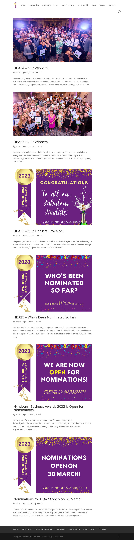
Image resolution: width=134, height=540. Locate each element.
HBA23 (39, 72)
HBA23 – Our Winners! (31, 141)
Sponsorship (83, 5)
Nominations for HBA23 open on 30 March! (47, 499)
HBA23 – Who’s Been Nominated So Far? (45, 317)
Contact (111, 5)
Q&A (94, 5)
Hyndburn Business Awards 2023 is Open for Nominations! (48, 408)
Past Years (67, 5)
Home (22, 5)
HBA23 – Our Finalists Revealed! (38, 231)
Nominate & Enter (50, 5)
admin (18, 72)
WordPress (58, 536)
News (102, 5)
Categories (34, 5)
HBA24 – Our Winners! (31, 68)
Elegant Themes (32, 536)
